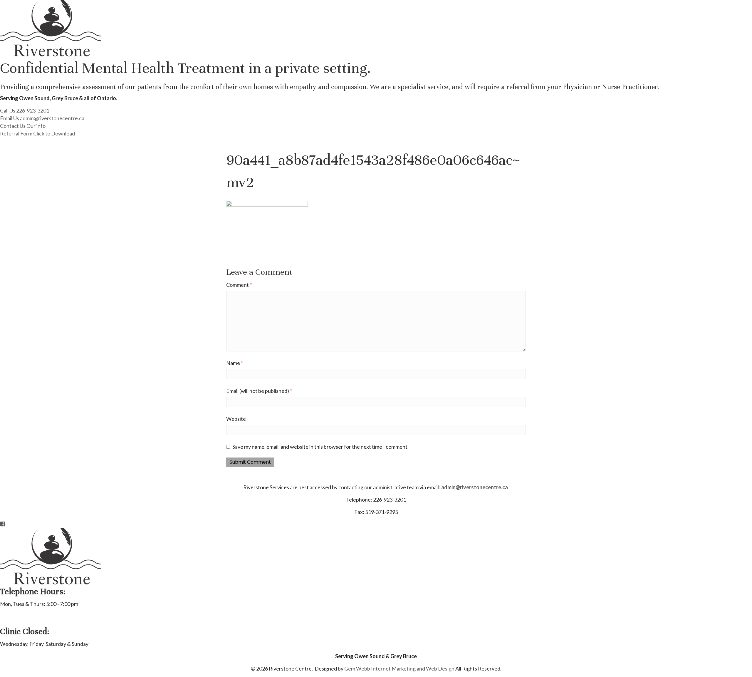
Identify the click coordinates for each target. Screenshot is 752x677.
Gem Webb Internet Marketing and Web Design (399, 668)
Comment (239, 284)
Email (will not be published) (259, 391)
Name (234, 363)
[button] (24, 110)
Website (236, 418)
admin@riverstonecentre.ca (474, 487)
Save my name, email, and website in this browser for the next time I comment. (320, 446)
